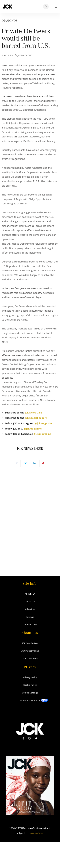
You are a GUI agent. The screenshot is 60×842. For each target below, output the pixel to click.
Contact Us (30, 601)
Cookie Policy (30, 684)
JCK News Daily (33, 412)
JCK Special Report (36, 417)
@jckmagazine (43, 423)
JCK (7, 6)
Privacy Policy (30, 677)
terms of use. (36, 833)
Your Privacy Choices (30, 700)
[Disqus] (30, 516)
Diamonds (10, 20)
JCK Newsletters (30, 643)
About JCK (30, 593)
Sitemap (30, 616)
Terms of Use (30, 624)
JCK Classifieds (30, 658)
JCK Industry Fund (30, 650)
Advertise (30, 609)
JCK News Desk (30, 448)
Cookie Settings (30, 692)
